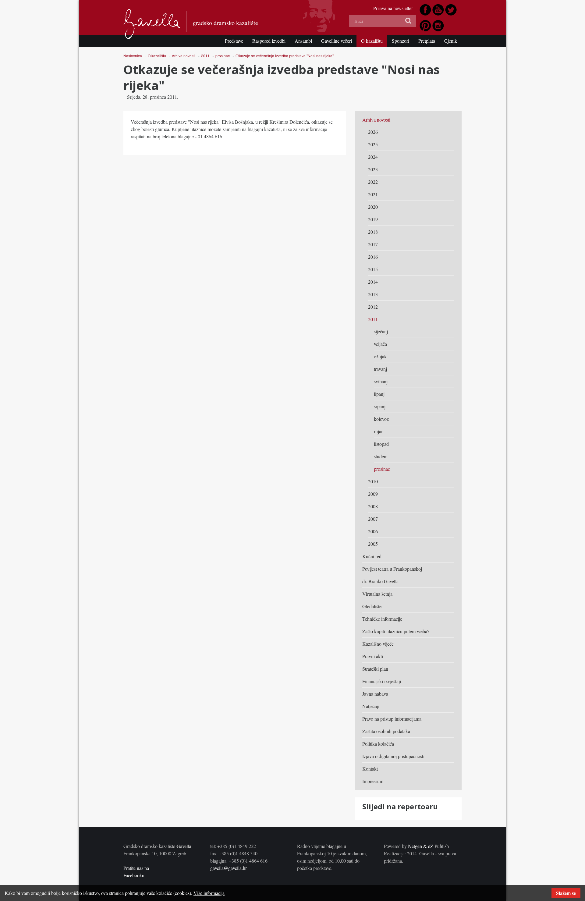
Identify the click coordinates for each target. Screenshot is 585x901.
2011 (205, 55)
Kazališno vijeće (378, 643)
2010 (373, 481)
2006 (373, 531)
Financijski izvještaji (381, 681)
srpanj (379, 406)
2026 (373, 132)
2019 (373, 219)
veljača (380, 344)
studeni (381, 456)
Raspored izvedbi (268, 40)
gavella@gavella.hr (228, 868)
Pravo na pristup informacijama (391, 718)
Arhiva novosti (183, 55)
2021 (373, 194)
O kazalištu (372, 40)
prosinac (222, 55)
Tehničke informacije (382, 618)
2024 (373, 157)
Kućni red (371, 556)
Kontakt (370, 768)
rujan (379, 431)
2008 (373, 506)
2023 (373, 169)
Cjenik (450, 40)
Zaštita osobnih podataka (386, 731)
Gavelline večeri (336, 40)
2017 (373, 244)
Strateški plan (375, 668)
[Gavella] (151, 24)
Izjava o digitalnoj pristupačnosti (393, 756)
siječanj (381, 331)
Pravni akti (372, 656)
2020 (373, 207)
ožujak (380, 356)
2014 (373, 281)
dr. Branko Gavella (380, 581)
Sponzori (400, 40)
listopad (381, 444)
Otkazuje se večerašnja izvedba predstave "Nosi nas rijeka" (285, 55)
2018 (373, 232)
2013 (373, 294)
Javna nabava (375, 693)
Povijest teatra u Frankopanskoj (392, 569)
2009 (373, 494)
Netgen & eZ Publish (428, 846)
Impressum (372, 781)
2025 (373, 144)
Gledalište (371, 606)
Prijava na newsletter (393, 8)
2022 (373, 182)
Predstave (234, 40)
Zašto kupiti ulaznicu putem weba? (395, 631)
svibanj (381, 381)
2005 (373, 544)
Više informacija (209, 893)
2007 (373, 519)
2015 (373, 269)
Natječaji (370, 706)
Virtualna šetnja (377, 594)
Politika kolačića (378, 743)
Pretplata (426, 40)
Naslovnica (132, 55)
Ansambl (303, 40)
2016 (373, 257)
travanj (380, 369)
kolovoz (381, 419)
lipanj (379, 394)
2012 (373, 306)
